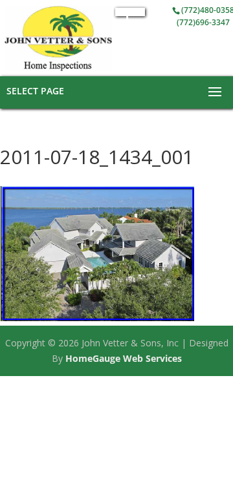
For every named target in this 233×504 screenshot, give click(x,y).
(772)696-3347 (203, 22)
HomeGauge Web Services (123, 358)
